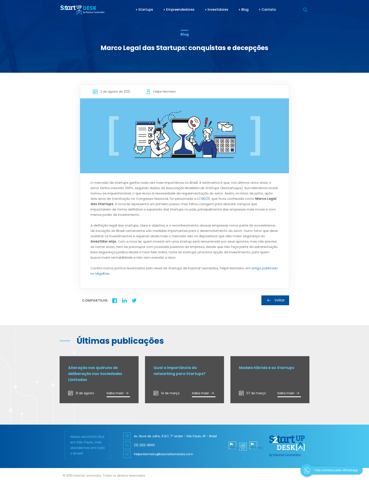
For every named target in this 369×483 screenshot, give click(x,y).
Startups (145, 9)
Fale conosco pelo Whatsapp (336, 470)
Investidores (218, 9)
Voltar (279, 300)
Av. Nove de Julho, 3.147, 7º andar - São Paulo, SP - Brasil (175, 436)
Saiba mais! (115, 393)
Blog (245, 9)
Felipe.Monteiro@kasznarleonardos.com (163, 454)
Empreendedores (180, 9)
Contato (269, 9)
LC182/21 (203, 198)
